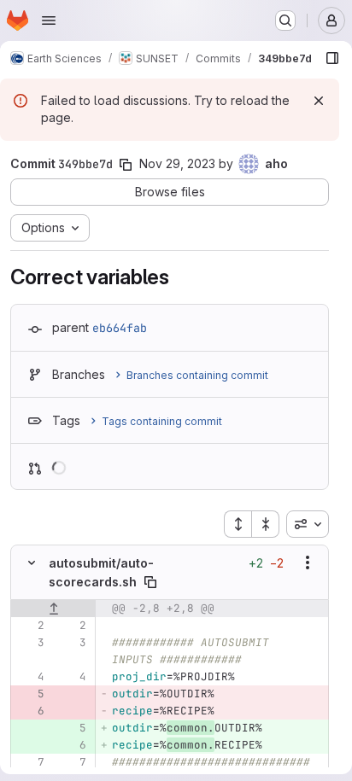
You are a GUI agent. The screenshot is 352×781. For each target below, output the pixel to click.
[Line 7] (29, 762)
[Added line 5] (71, 728)
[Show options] (307, 562)
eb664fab (119, 327)
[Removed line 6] (29, 711)
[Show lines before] (53, 608)
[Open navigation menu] (48, 20)
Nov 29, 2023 (177, 163)
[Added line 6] (71, 745)
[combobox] (307, 524)
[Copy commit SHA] (125, 164)
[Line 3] (29, 642)
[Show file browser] (332, 58)
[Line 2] (29, 625)
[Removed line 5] (29, 693)
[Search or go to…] (285, 20)
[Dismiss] (318, 100)
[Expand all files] (237, 524)
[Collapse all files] (265, 524)
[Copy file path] (150, 582)
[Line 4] (29, 676)
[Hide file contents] (31, 562)
